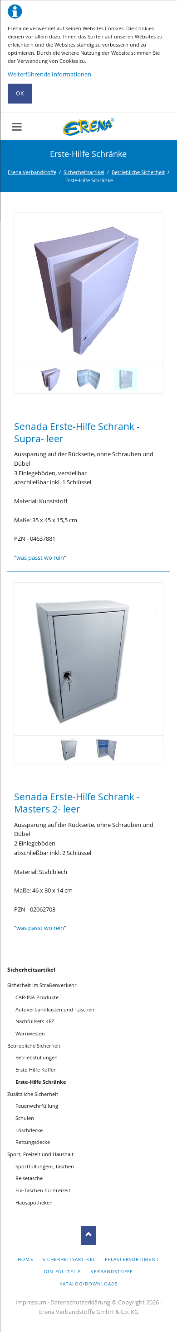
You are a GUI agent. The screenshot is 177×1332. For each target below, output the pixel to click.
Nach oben (89, 1235)
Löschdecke (29, 1130)
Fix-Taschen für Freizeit (42, 1190)
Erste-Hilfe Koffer (35, 1069)
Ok (20, 93)
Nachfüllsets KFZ (34, 1021)
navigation (17, 127)
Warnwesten (30, 1033)
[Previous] (34, 289)
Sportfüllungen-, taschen (44, 1166)
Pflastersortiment (132, 1259)
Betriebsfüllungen (36, 1057)
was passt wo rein (40, 557)
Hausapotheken (34, 1202)
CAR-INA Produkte (37, 997)
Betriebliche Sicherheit (138, 172)
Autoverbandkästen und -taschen (54, 1009)
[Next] (143, 289)
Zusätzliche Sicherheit (32, 1094)
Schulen (24, 1118)
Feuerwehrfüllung (36, 1105)
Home (25, 1259)
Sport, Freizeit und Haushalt (40, 1154)
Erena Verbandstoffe (32, 172)
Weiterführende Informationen (49, 74)
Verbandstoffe (112, 1271)
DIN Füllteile (63, 1271)
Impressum (30, 1302)
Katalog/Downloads (88, 1283)
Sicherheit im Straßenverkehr (42, 985)
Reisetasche (29, 1178)
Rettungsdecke (32, 1141)
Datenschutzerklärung (80, 1302)
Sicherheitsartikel (84, 172)
